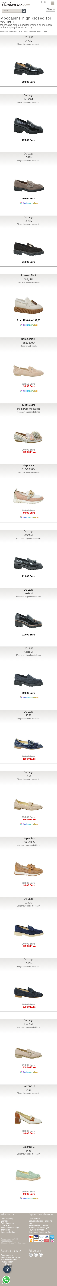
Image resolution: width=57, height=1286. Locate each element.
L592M (28, 157)
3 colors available (30, 391)
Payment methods (36, 1230)
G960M (28, 535)
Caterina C (28, 1086)
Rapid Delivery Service (38, 1225)
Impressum (5, 1230)
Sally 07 (28, 279)
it (42, 2)
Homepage (4, 31)
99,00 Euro (28, 885)
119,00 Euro (29, 759)
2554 (28, 776)
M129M (28, 99)
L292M (28, 902)
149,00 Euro (28, 1067)
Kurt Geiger (28, 405)
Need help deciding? (10, 1228)
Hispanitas (28, 465)
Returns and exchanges (39, 1228)
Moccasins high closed (38, 31)
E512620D (28, 342)
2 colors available (30, 203)
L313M (28, 963)
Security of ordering (9, 1260)
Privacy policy (7, 1262)
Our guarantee (7, 1255)
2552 (28, 715)
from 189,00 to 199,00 (28, 320)
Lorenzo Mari (28, 275)
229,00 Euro (28, 140)
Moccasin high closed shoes (28, 538)
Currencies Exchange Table (41, 1232)
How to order (34, 1219)
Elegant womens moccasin (28, 44)
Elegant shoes (23, 31)
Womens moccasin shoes (29, 282)
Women (13, 31)
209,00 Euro (28, 82)
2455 (28, 1150)
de (45, 2)
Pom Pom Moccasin (28, 408)
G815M (28, 652)
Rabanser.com (6, 1239)
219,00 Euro (28, 262)
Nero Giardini (28, 339)
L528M (28, 221)
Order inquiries (7, 1223)
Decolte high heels (28, 346)
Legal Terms (6, 1264)
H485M (28, 1024)
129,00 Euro (28, 452)
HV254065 (28, 842)
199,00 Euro (28, 693)
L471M (28, 40)
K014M (29, 593)
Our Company (7, 1219)
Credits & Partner (8, 1232)
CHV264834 (29, 469)
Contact (4, 1221)
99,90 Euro (28, 386)
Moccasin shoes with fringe (28, 412)
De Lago (28, 37)
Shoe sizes (5, 1225)
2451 (28, 1090)
